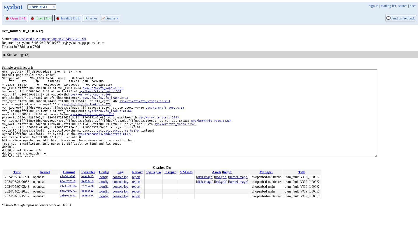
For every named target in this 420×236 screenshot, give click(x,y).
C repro (170, 172)
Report (137, 172)
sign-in (373, 6)
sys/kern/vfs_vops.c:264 (211, 120)
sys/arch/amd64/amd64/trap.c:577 (104, 133)
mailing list (388, 6)
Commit (69, 172)
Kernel (45, 172)
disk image (204, 177)
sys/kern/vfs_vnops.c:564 (100, 91)
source (402, 6)
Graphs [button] (108, 18)
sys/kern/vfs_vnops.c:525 (175, 124)
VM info (186, 172)
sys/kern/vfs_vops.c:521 (103, 88)
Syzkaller (88, 172)
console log (120, 177)
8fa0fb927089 (69, 190)
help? (227, 172)
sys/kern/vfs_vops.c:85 (165, 107)
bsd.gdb (220, 177)
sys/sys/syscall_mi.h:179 (118, 130)
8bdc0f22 (87, 190)
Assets (216, 172)
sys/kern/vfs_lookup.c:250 (92, 114)
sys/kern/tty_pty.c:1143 (159, 117)
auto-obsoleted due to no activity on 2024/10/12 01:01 (49, 39)
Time (17, 172)
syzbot (13, 7)
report (136, 177)
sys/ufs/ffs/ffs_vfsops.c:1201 (144, 101)
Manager (266, 172)
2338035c (87, 195)
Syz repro (153, 172)
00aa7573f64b (69, 181)
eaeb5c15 (87, 176)
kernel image (238, 177)
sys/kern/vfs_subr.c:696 (90, 94)
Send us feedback (400, 18)
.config (103, 177)
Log (120, 172)
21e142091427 (69, 186)
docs (413, 6)
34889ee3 (87, 181)
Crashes (90, 18)
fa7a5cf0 (87, 186)
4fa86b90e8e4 (69, 176)
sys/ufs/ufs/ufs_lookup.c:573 (86, 104)
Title (301, 172)
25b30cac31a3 (69, 195)
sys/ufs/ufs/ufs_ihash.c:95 (105, 97)
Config (104, 172)
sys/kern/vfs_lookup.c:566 (110, 111)
